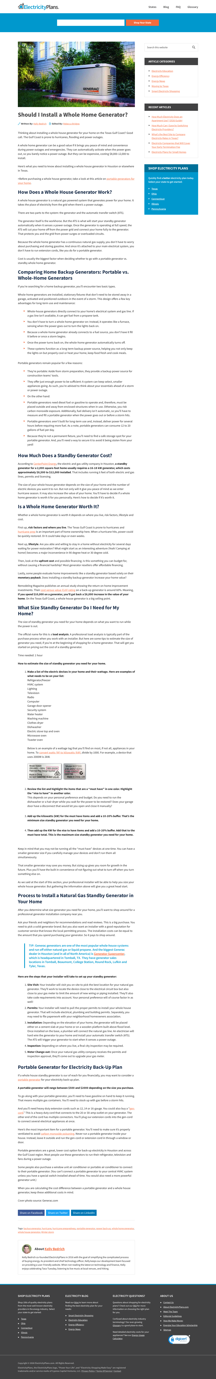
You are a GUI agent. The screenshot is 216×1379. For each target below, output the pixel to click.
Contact (117, 1371)
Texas (154, 188)
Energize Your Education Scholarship (180, 1325)
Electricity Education (162, 71)
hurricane (46, 1228)
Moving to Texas (160, 86)
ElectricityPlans (38, 6)
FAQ (135, 1305)
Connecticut (158, 198)
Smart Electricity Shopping (166, 91)
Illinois (155, 203)
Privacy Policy (88, 1371)
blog (76, 1302)
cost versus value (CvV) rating (58, 590)
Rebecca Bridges (71, 123)
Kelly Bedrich (40, 123)
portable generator (29, 1079)
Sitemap (167, 1329)
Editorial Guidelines (172, 1316)
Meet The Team (170, 1311)
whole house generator (29, 1232)
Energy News (158, 81)
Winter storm (47, 1232)
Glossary (117, 1325)
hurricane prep (26, 531)
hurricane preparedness (64, 1228)
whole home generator (123, 1228)
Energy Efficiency (160, 76)
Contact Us (168, 1302)
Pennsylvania (158, 208)
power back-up (103, 1228)
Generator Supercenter (109, 954)
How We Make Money (173, 1320)
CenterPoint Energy (45, 463)
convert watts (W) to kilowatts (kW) (60, 752)
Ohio (154, 193)
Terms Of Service (104, 1371)
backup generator (32, 1228)
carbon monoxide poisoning (57, 1133)
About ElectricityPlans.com (176, 1307)
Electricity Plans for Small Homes (169, 152)
